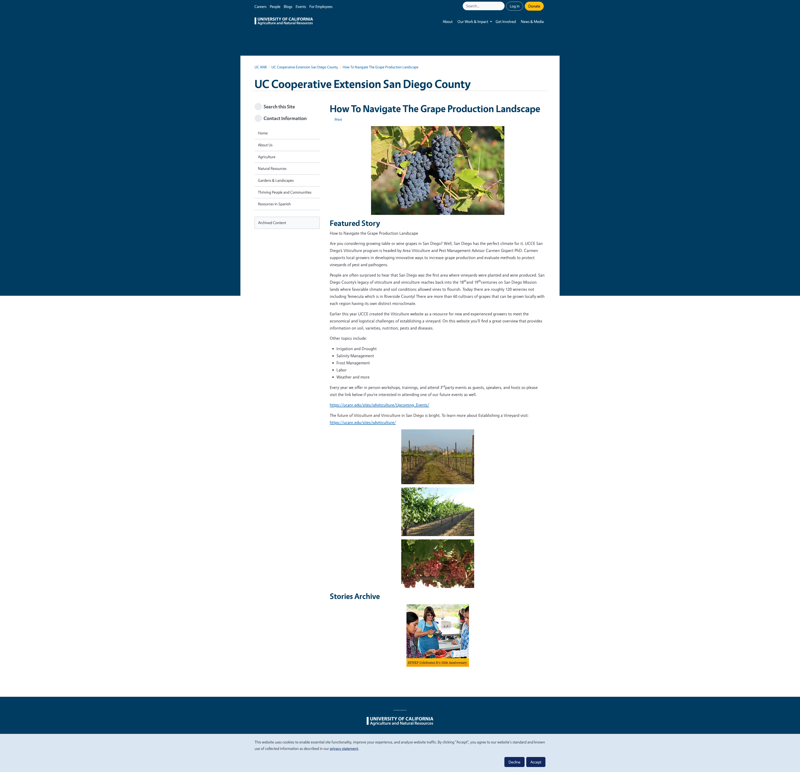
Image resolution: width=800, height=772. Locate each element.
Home (263, 132)
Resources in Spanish (274, 203)
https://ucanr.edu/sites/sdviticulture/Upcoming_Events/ (379, 404)
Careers (260, 6)
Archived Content (272, 222)
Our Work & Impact (473, 21)
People (275, 6)
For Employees (320, 6)
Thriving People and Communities (284, 192)
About (447, 21)
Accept (535, 761)
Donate (534, 6)
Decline (514, 761)
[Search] (502, 6)
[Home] (284, 22)
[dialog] (400, 752)
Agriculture (266, 156)
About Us (265, 144)
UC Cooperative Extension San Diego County (304, 67)
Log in (515, 6)
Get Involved (506, 21)
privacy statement (344, 748)
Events (301, 6)
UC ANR (261, 67)
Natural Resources (272, 168)
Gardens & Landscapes (276, 180)
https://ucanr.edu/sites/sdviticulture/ (363, 422)
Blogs (288, 6)
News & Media (532, 21)
